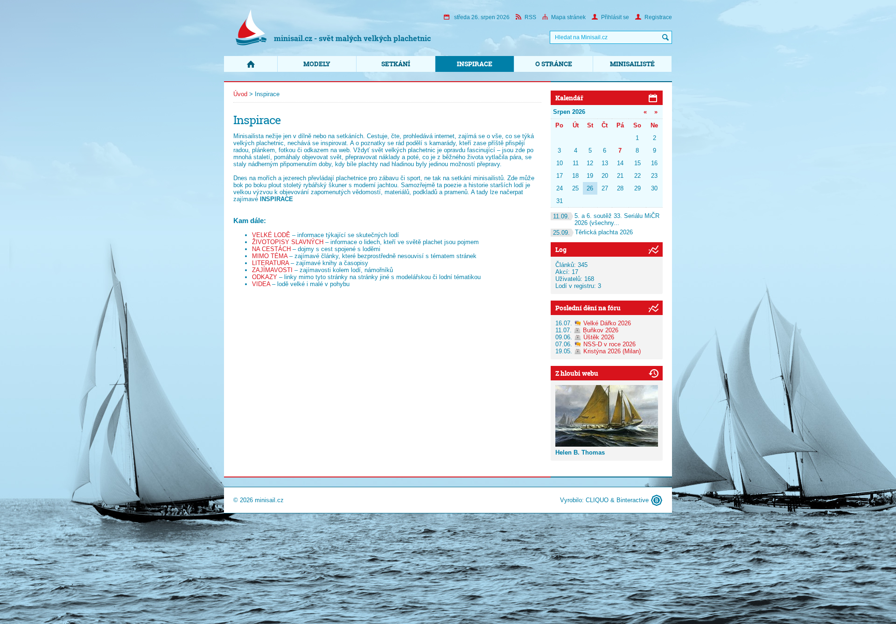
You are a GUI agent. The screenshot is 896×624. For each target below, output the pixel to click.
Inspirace (474, 63)
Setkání (395, 63)
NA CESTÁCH (271, 248)
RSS (530, 17)
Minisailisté (632, 63)
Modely (316, 63)
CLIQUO (597, 500)
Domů (250, 64)
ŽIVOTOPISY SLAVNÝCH (287, 241)
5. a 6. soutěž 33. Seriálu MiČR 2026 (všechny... (606, 219)
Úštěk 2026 (598, 337)
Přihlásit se (615, 17)
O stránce (553, 63)
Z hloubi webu (576, 373)
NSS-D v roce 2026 (609, 344)
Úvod (240, 94)
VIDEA (261, 283)
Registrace (658, 17)
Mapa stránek (568, 17)
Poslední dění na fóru (588, 307)
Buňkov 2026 (600, 330)
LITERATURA (270, 262)
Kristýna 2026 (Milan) (612, 351)
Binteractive (632, 500)
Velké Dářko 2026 (607, 323)
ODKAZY (264, 276)
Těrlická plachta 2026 (593, 232)
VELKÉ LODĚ (271, 234)
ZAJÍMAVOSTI (272, 269)
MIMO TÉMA (269, 255)
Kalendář (569, 97)
